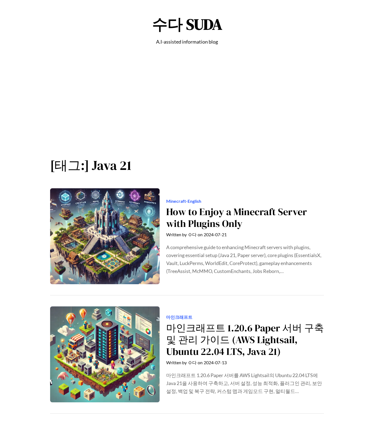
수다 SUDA (187, 24)
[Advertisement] (187, 104)
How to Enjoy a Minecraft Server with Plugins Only (236, 217)
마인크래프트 (179, 317)
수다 (192, 234)
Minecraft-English (183, 201)
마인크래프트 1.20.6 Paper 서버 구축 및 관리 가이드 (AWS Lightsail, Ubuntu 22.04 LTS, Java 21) (245, 340)
